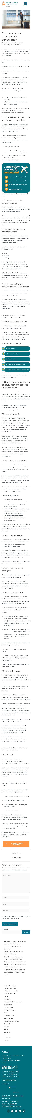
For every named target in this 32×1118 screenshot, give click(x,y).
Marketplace (8, 1004)
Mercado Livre (8, 1007)
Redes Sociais (8, 1018)
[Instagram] (8, 1111)
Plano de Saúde (9, 1015)
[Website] (15, 911)
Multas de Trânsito (9, 1010)
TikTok (6, 1029)
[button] (25, 3)
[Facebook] (16, 1111)
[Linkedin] (20, 1111)
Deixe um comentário (8, 42)
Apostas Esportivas (10, 988)
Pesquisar (5, 929)
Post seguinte (16, 858)
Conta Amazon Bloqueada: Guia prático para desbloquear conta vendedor (14, 946)
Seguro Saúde (8, 1024)
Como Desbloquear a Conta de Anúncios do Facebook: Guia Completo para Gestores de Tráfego (15, 959)
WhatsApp (7, 1037)
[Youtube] (12, 1111)
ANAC (22, 407)
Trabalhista (7, 1032)
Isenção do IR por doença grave (14, 1002)
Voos (11, 44)
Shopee (6, 1026)
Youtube (6, 1040)
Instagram (7, 999)
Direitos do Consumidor (11, 991)
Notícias (6, 1013)
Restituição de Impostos (11, 1021)
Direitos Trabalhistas (10, 993)
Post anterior (16, 853)
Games (6, 996)
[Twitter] (23, 1111)
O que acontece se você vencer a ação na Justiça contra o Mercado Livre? (14, 972)
